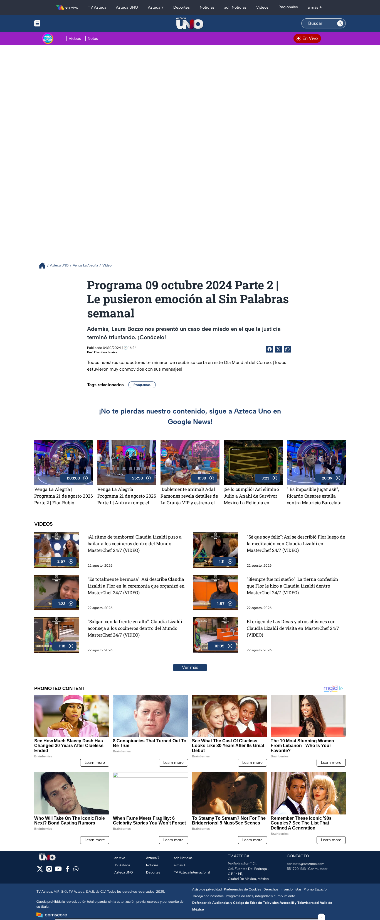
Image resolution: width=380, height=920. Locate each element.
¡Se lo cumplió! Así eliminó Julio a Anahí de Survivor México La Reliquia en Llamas (251, 496)
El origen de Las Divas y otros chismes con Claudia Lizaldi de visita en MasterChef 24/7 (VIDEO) (293, 628)
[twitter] (39, 870)
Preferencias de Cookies (242, 889)
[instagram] (49, 870)
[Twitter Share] (278, 349)
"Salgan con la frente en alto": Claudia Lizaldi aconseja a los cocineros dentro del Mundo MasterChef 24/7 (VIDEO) (135, 628)
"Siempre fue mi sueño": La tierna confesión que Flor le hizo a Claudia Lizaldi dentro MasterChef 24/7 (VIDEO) (292, 585)
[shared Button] (287, 349)
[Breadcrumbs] (44, 265)
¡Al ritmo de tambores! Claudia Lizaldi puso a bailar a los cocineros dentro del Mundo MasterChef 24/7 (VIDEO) (135, 543)
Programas (142, 385)
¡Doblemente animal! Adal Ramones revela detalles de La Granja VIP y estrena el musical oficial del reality (189, 496)
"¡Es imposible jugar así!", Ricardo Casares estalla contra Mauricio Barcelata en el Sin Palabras (314, 496)
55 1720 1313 (296, 869)
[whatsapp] (76, 870)
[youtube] (58, 870)
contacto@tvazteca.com (305, 864)
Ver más (190, 667)
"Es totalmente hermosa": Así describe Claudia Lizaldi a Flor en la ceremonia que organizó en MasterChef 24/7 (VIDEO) (136, 585)
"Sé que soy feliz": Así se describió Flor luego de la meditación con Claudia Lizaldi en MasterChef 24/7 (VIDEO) (296, 543)
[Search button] (340, 23)
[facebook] (67, 870)
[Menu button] (56, 23)
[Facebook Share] (269, 349)
